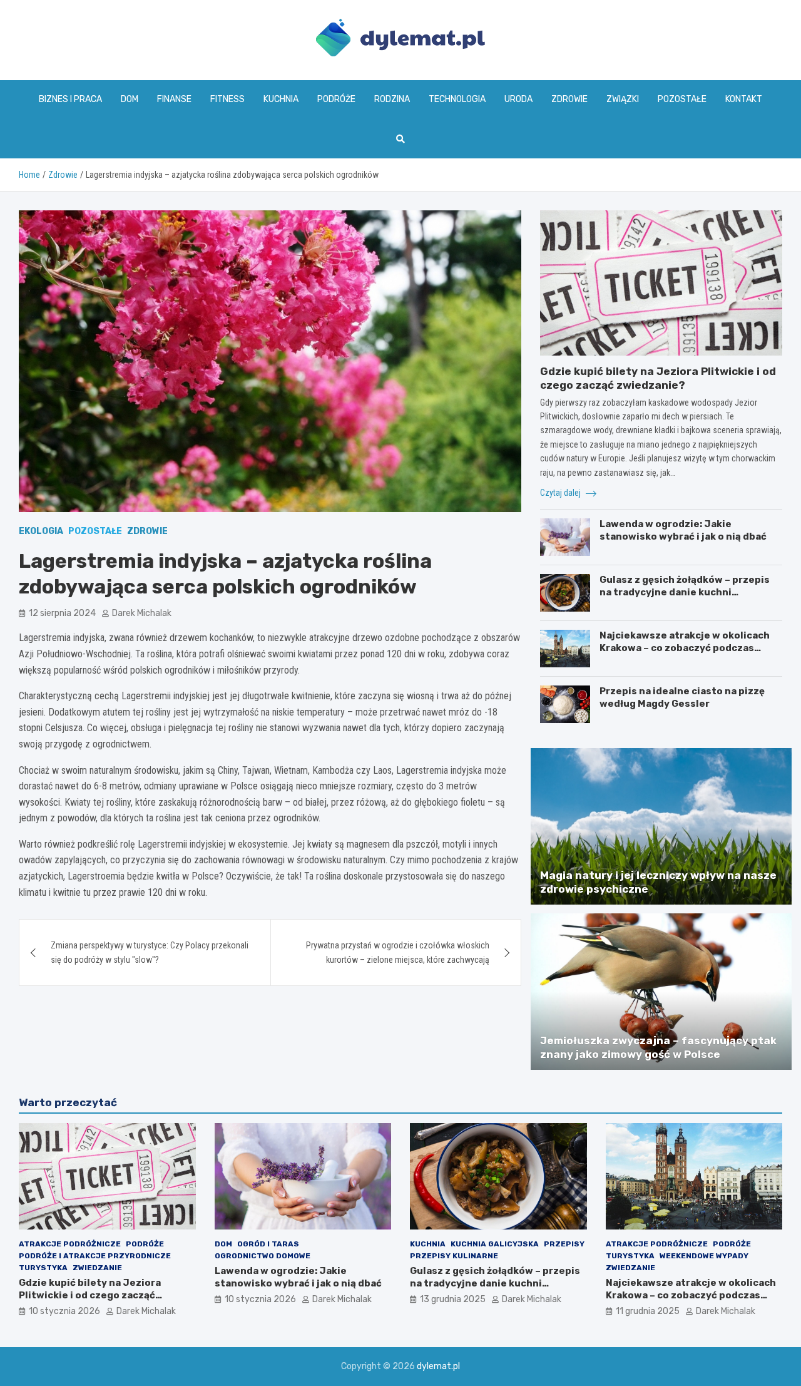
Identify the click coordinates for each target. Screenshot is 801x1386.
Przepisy (564, 1244)
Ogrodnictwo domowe (262, 1255)
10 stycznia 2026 (64, 1311)
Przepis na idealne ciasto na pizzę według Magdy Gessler (682, 697)
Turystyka (43, 1267)
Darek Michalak (141, 613)
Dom (129, 99)
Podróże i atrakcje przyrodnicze (95, 1255)
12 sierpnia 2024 (62, 613)
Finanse (174, 99)
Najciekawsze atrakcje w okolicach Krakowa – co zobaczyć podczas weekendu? (684, 647)
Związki (622, 99)
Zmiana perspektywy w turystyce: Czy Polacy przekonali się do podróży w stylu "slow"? (149, 952)
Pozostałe (682, 99)
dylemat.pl (438, 1366)
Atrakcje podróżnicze (70, 1244)
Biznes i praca (70, 99)
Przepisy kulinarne (454, 1255)
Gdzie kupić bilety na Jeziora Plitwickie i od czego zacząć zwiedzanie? (90, 1295)
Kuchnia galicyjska (495, 1244)
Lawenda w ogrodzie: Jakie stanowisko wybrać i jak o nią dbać (683, 530)
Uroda (518, 99)
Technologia (457, 99)
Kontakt (743, 99)
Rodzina (392, 99)
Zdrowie (569, 99)
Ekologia (41, 531)
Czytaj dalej (561, 493)
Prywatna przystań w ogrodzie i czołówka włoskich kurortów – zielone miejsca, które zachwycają (397, 952)
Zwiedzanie (97, 1267)
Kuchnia (280, 99)
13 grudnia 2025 (453, 1299)
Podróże (336, 99)
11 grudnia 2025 (648, 1311)
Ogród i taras (268, 1244)
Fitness (227, 99)
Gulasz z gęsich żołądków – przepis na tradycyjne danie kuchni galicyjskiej (684, 592)
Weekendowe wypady (704, 1255)
